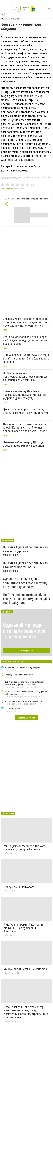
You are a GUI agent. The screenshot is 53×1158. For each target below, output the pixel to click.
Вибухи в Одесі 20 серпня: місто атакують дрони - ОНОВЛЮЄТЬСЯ (25, 551)
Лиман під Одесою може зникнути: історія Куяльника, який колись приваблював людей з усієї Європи (25, 427)
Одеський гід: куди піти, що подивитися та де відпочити (24, 630)
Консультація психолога (19, 887)
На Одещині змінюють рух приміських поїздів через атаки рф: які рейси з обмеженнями (25, 376)
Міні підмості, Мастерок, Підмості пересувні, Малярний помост (25, 847)
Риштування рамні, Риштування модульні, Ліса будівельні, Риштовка (24, 928)
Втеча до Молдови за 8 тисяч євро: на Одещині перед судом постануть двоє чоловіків (25, 340)
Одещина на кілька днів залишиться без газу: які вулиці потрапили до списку (25, 583)
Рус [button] (49, 9)
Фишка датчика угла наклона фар (25, 969)
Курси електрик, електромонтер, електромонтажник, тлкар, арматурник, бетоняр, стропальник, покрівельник (26, 1012)
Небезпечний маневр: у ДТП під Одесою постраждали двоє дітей (23, 444)
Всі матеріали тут (27, 650)
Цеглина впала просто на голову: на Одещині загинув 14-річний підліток (26, 411)
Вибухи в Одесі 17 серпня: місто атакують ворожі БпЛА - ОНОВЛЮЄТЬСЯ (25, 567)
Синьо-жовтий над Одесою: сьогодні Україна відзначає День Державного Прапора (26, 358)
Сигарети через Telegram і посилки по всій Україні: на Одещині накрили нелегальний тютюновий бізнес (26, 322)
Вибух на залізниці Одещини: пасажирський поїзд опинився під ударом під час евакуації (24, 395)
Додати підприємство (26, 718)
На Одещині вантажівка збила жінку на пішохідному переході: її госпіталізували (26, 599)
